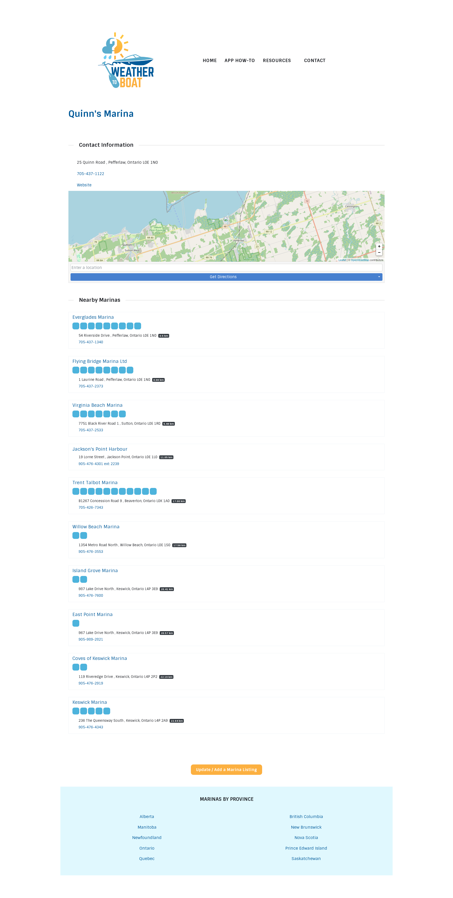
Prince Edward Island (306, 848)
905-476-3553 (91, 552)
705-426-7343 (91, 508)
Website (84, 185)
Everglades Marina (93, 317)
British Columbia (306, 816)
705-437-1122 (90, 173)
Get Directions (223, 276)
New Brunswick (306, 827)
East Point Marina (92, 614)
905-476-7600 (91, 595)
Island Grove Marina (95, 571)
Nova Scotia (306, 837)
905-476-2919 (91, 683)
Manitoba (147, 827)
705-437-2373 (91, 386)
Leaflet (342, 260)
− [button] (379, 252)
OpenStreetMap (360, 260)
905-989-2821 (91, 639)
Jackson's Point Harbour (99, 449)
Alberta (147, 816)
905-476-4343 (91, 727)
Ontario (146, 848)
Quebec (147, 858)
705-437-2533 (91, 430)
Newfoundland (147, 837)
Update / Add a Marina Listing (226, 769)
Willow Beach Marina (96, 527)
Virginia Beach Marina (97, 405)
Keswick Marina (89, 702)
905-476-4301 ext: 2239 (99, 464)
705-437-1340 (91, 342)
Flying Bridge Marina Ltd (99, 361)
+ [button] (379, 246)
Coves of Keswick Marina (99, 658)
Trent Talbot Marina (95, 483)
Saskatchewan (306, 858)
